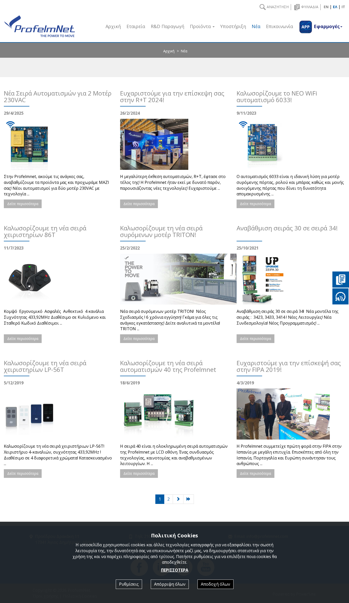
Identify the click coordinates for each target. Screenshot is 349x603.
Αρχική (169, 51)
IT (343, 6)
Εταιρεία (135, 26)
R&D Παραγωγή (167, 26)
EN (326, 6)
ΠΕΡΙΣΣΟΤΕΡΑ (174, 570)
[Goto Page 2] (188, 499)
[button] (320, 26)
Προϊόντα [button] (201, 26)
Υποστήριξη (233, 26)
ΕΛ (335, 6)
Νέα (256, 26)
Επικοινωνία (279, 26)
